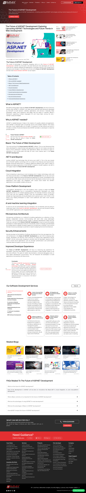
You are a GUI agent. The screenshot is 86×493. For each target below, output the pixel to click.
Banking (8, 481)
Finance (8, 478)
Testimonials (71, 449)
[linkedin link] (14, 490)
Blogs (70, 453)
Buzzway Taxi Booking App (12, 453)
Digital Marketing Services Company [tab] (13, 308)
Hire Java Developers (58, 469)
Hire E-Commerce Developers (60, 465)
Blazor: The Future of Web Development (19, 83)
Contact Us (71, 451)
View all (76, 285)
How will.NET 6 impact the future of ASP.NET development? (24, 410)
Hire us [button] (43, 2)
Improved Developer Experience (17, 98)
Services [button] (31, 2)
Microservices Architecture (15, 94)
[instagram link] (12, 490)
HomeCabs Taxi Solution (11, 446)
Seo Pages (71, 461)
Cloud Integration (13, 87)
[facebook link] (6, 490)
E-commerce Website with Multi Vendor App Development (43, 466)
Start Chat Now (45, 136)
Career (48, 2)
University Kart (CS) (10, 445)
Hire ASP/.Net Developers (58, 454)
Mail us (39, 438)
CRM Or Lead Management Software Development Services (44, 449)
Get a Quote (78, 2)
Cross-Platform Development (16, 89)
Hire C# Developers (57, 452)
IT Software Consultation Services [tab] (13, 312)
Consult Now (14, 16)
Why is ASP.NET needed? (15, 81)
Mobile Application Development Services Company (27, 459)
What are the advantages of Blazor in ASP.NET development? (24, 406)
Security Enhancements (15, 96)
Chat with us (58, 438)
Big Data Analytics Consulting (28, 461)
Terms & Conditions (73, 459)
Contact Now (67, 425)
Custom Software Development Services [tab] (15, 291)
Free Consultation (79, 490)
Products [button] (37, 2)
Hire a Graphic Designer (58, 456)
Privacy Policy (72, 458)
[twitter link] (10, 490)
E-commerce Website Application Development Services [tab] (13, 304)
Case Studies (71, 448)
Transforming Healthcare (12, 473)
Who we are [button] (25, 2)
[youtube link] (8, 490)
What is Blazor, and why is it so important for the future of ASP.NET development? (30, 397)
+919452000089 (67, 2)
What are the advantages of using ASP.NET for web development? (25, 401)
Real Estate (8, 479)
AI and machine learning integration (18, 92)
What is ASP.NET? (13, 79)
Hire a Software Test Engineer (59, 464)
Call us (30, 438)
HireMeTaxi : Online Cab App (12, 456)
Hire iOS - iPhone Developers (59, 462)
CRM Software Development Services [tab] (14, 295)
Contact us (53, 2)
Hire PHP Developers (58, 467)
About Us (71, 445)
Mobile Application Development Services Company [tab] (15, 299)
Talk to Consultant (46, 268)
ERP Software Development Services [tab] (14, 315)
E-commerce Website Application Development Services (28, 468)
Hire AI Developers (57, 445)
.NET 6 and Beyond (13, 85)
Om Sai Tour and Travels (11, 454)
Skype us (47, 438)
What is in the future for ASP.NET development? (21, 386)
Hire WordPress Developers (59, 457)
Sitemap (70, 463)
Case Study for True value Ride (13, 451)
